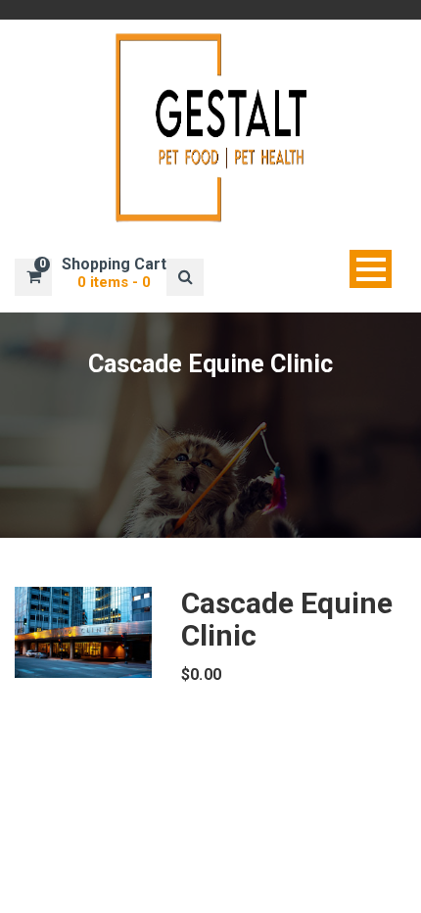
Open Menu (371, 269)
